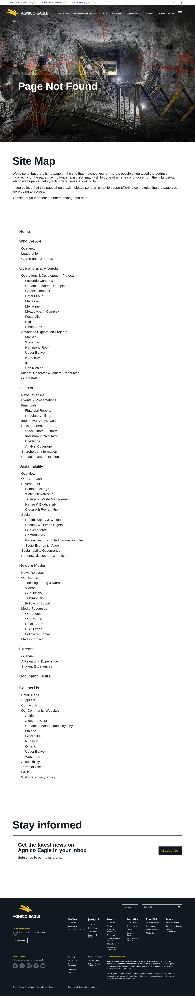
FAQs (25, 772)
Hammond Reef (37, 347)
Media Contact (32, 639)
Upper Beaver (35, 352)
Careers (26, 649)
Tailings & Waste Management (47, 499)
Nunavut (31, 741)
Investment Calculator (41, 436)
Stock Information (34, 426)
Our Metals (29, 378)
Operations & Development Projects (48, 275)
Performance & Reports (133, 939)
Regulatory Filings (38, 415)
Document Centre (35, 676)
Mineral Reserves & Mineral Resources (50, 373)
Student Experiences (36, 666)
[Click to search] (179, 907)
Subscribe (172, 852)
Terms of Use (31, 767)
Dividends (32, 441)
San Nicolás (34, 368)
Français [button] (127, 907)
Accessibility (30, 762)
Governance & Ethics (37, 259)
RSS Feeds (33, 629)
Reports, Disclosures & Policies (44, 555)
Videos (30, 588)
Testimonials (34, 598)
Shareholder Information (39, 451)
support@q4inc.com (126, 187)
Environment (30, 484)
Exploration (92, 931)
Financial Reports (38, 410)
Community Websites (72, 965)
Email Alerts (34, 624)
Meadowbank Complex (42, 311)
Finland (30, 731)
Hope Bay (32, 357)
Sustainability (31, 466)
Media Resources (34, 608)
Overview (28, 248)
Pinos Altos (33, 327)
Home (15, 21)
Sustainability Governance (40, 550)
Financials (28, 405)
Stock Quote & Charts (41, 431)
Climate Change (37, 489)
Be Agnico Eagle (172, 922)
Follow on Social (37, 603)
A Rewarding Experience (39, 661)
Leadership (29, 253)
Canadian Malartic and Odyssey (49, 726)
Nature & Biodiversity (41, 504)
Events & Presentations (38, 400)
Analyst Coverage (38, 446)
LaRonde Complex (39, 281)
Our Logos (33, 613)
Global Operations (95, 928)
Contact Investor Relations (41, 457)
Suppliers (28, 700)
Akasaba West (36, 720)
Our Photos (33, 619)
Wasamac (32, 342)
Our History (33, 593)
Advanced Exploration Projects (44, 332)
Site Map (71, 957)
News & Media (32, 565)
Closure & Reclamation (42, 509)
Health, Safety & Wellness (44, 520)
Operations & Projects (38, 268)
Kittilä (29, 322)
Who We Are (30, 241)
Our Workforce (36, 530)
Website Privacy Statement (94, 965)
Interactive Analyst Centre (40, 421)
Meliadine (32, 306)
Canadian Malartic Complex (45, 286)
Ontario (30, 746)
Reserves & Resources (92, 936)
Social (26, 514)
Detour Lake (34, 296)
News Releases (33, 395)
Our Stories (29, 577)
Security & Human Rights (44, 525)
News (109, 926)
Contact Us (29, 688)
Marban (30, 337)
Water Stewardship (39, 494)
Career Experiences (174, 926)
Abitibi (29, 715)
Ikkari (29, 363)
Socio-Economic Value (42, 545)
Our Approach (31, 479)
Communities (35, 535)
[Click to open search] (181, 3)
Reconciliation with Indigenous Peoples (54, 540)
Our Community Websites (40, 710)
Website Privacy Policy (38, 777)
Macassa (32, 301)
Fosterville (33, 316)
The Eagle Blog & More (42, 583)
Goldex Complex (37, 291)
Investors (27, 388)
